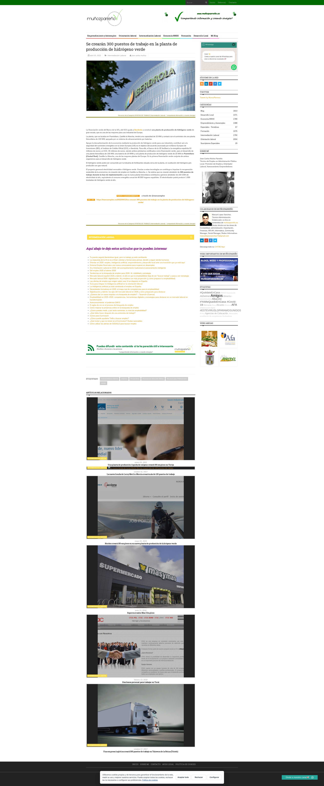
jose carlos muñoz (139, 55)
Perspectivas (134, 379)
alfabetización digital (207, 308)
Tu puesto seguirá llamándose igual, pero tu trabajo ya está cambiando (118, 257)
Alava (214, 305)
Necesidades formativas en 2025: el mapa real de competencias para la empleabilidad (124, 289)
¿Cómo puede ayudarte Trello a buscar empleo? (109, 318)
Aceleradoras (227, 316)
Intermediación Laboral (150, 36)
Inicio (212, 2)
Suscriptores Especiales (219, 143)
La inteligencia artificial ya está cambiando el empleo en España (115, 286)
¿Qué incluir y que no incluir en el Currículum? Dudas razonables (116, 321)
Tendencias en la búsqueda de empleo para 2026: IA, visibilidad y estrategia (120, 273)
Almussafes (233, 313)
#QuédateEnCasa (210, 292)
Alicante (220, 305)
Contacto (233, 2)
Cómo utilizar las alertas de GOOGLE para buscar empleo (113, 324)
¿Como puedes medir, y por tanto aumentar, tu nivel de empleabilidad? (118, 310)
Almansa (228, 305)
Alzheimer (205, 296)
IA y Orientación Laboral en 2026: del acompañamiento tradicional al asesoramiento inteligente (128, 268)
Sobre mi (222, 2)
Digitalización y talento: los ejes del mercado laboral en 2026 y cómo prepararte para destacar (127, 292)
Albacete (217, 298)
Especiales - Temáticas (219, 127)
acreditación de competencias (211, 316)
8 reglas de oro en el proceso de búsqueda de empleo (111, 305)
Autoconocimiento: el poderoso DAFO (105, 302)
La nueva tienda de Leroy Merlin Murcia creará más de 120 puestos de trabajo (141, 474)
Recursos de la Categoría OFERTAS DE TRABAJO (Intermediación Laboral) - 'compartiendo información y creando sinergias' (156, 115)
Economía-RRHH (171, 36)
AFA (234, 304)
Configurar (214, 777)
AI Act (202, 313)
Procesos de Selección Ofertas (153, 379)
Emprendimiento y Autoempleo (101, 36)
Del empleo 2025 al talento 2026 (103, 271)
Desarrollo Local (201, 36)
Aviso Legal (168, 764)
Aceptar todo (183, 777)
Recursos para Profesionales (177, 379)
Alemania (207, 305)
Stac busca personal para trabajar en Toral (140, 682)
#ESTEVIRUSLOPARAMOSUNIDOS (220, 310)
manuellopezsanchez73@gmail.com (214, 236)
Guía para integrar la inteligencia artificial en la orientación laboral (116, 284)
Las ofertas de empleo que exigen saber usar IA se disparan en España (118, 281)
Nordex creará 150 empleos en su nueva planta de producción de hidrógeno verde (141, 543)
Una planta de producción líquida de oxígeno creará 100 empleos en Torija (141, 465)
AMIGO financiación (227, 293)
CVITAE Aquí (220, 247)
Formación (186, 36)
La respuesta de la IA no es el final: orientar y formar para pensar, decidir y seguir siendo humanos (129, 260)
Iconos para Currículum (99, 316)
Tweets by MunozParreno (210, 98)
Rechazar (199, 777)
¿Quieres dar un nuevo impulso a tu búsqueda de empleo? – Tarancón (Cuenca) (122, 294)
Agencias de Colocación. (216, 313)
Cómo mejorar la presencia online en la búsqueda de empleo (114, 308)
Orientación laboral (128, 36)
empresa (124, 379)
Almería (227, 296)
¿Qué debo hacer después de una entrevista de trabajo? (112, 313)
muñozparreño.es (231, 223)
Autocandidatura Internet (109, 379)
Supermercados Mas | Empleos (140, 613)
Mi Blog (214, 36)
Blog (219, 111)
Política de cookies (186, 764)
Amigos (217, 295)
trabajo (103, 383)
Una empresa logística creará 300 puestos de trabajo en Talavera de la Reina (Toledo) (140, 751)
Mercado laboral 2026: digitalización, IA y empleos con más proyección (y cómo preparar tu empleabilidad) (132, 278)
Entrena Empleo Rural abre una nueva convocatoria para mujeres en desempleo (122, 265)
